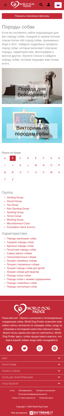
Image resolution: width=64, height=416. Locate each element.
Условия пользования (45, 390)
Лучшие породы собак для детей (25, 268)
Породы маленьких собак (21, 238)
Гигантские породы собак (21, 249)
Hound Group (14, 201)
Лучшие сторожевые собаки (23, 264)
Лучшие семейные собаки (22, 260)
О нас (12, 390)
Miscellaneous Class (18, 223)
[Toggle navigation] (5, 5)
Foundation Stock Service (21, 227)
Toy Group (12, 205)
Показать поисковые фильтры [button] (32, 16)
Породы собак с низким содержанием (28, 279)
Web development (19, 413)
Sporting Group (15, 212)
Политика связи (46, 398)
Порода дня (32, 89)
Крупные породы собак (20, 246)
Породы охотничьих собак (22, 286)
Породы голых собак (19, 275)
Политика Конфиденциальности (32, 394)
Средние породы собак (20, 242)
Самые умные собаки (19, 253)
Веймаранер (32, 94)
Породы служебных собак (22, 283)
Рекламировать (25, 390)
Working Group (15, 219)
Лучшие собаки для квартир (23, 272)
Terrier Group (14, 216)
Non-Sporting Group (18, 208)
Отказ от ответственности (23, 398)
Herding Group (15, 197)
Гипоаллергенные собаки (21, 257)
